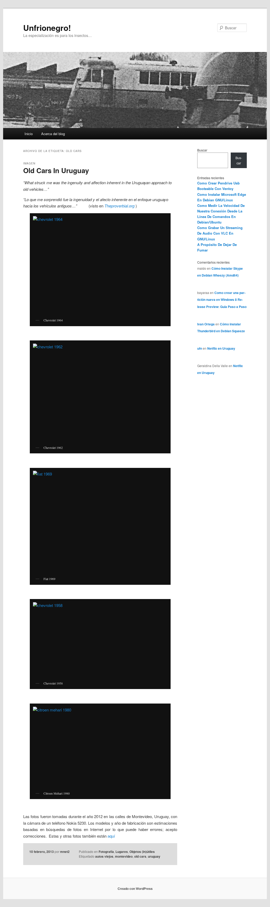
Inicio (29, 133)
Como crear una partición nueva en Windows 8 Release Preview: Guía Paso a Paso (222, 299)
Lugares (121, 851)
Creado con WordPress (135, 888)
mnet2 (65, 851)
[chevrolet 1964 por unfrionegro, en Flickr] (100, 265)
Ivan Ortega (206, 324)
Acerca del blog (53, 133)
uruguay (154, 856)
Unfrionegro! (47, 27)
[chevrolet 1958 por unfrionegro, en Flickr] (100, 640)
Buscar (202, 150)
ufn (199, 348)
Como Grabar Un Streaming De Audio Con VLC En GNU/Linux (220, 233)
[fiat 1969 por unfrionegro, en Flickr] (100, 522)
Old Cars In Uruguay (56, 170)
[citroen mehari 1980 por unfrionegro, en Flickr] (100, 747)
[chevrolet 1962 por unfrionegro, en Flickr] (100, 393)
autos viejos (104, 856)
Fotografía (106, 851)
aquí (111, 836)
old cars (140, 856)
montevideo (124, 856)
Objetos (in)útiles (142, 851)
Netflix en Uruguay (221, 348)
